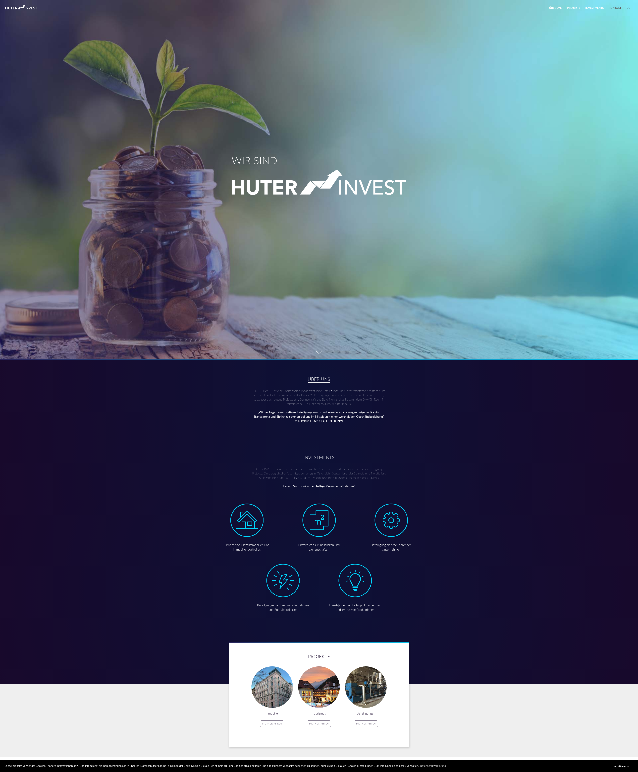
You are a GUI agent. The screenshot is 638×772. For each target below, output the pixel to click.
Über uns (555, 8)
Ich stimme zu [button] (621, 766)
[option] (319, 179)
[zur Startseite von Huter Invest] (21, 7)
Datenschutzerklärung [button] (433, 766)
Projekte (573, 8)
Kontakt (615, 8)
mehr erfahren (272, 724)
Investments (594, 8)
